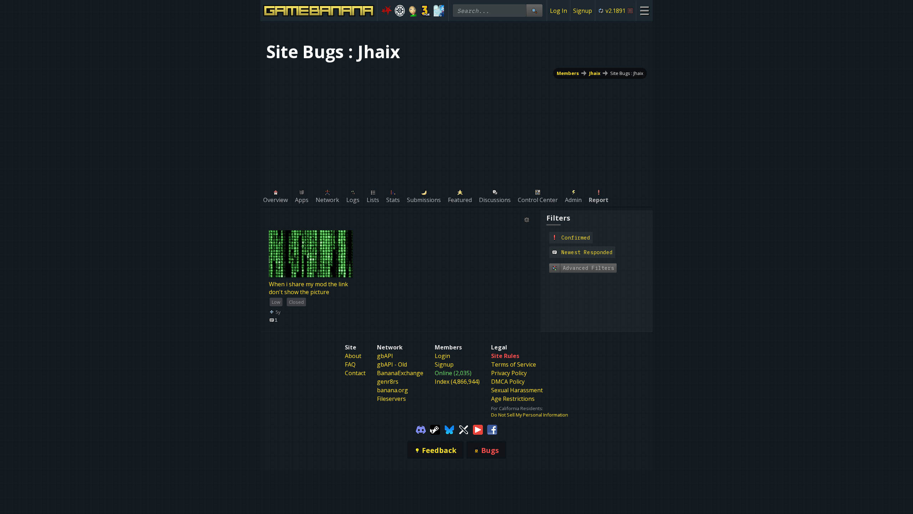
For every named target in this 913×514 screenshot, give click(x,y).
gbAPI (385, 356)
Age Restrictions (513, 399)
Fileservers (391, 399)
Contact (355, 373)
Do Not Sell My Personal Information (529, 415)
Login (442, 356)
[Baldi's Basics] (412, 11)
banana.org (392, 390)
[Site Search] (534, 10)
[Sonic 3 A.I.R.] (426, 11)
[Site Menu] (644, 10)
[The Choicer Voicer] (438, 11)
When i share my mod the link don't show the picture (308, 288)
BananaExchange (400, 373)
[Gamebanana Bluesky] (449, 429)
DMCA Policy (508, 382)
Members (568, 73)
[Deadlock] (400, 11)
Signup (582, 11)
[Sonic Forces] (386, 11)
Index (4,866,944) (457, 382)
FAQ (350, 364)
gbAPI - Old (392, 364)
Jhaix (594, 73)
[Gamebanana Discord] (421, 429)
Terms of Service (513, 364)
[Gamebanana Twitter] (463, 429)
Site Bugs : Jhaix (626, 73)
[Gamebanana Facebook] (492, 429)
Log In (558, 11)
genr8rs (387, 382)
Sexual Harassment (517, 390)
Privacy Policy (509, 373)
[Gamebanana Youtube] (478, 429)
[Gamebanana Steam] (435, 429)
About (353, 356)
